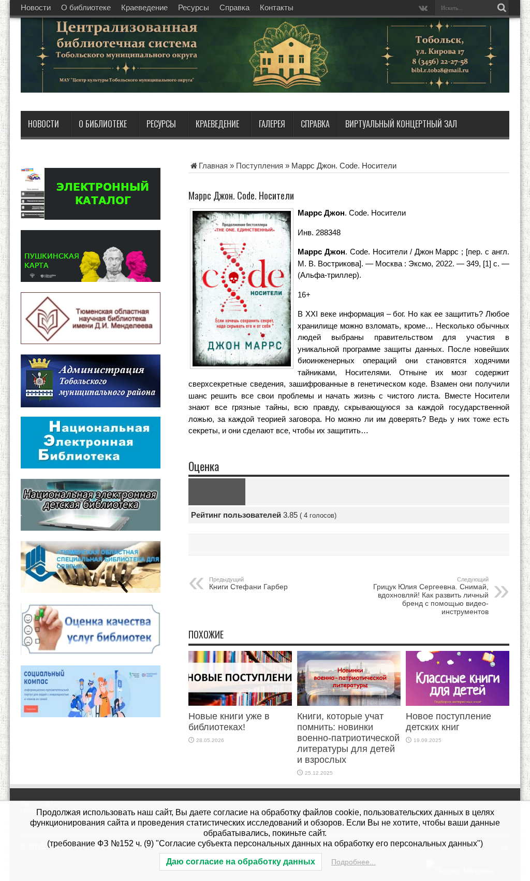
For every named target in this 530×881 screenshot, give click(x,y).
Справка (234, 7)
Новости (36, 7)
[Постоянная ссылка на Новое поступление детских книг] (457, 703)
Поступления (259, 165)
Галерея (272, 124)
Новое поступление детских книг (448, 721)
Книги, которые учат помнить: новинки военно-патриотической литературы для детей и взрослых (348, 738)
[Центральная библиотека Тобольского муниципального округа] (145, 85)
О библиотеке (86, 7)
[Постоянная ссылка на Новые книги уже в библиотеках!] (240, 703)
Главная (213, 165)
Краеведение (144, 7)
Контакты (276, 7)
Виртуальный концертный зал (401, 124)
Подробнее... (353, 862)
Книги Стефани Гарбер (248, 583)
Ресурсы (193, 7)
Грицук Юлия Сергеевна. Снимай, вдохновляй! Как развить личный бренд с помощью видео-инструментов (431, 596)
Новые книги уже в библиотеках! (229, 721)
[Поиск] (501, 8)
